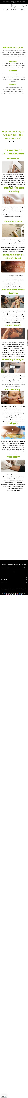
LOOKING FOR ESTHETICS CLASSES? (12, 1)
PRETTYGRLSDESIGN (22, 589)
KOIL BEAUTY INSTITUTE (13, 10)
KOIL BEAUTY (7, 10)
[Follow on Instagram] (14, 572)
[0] (25, 6)
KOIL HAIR (3, 10)
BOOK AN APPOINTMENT (22, 10)
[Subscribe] (23, 568)
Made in (3, 1096)
